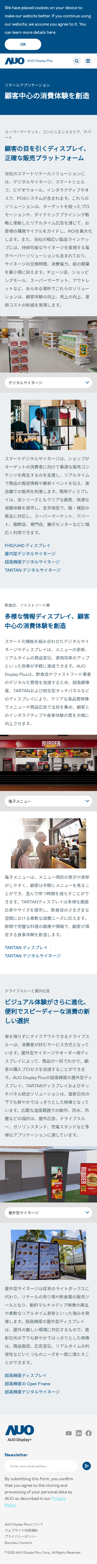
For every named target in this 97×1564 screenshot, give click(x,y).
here (51, 32)
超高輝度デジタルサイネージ (32, 561)
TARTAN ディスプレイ (26, 947)
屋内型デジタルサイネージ (30, 553)
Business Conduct (18, 1543)
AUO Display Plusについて (24, 1524)
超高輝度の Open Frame (27, 1383)
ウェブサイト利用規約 (21, 1530)
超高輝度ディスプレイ (26, 1375)
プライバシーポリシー (21, 1536)
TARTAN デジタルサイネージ (33, 570)
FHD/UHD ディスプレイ (28, 545)
